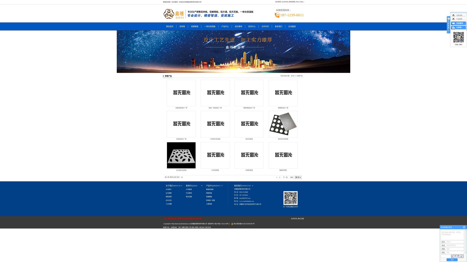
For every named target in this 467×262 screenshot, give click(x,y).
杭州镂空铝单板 (181, 170)
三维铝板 (209, 204)
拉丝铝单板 (215, 170)
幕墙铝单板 (209, 189)
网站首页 (169, 26)
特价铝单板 (249, 139)
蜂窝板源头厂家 (283, 108)
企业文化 (169, 200)
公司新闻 (189, 189)
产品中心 (225, 26)
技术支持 (294, 219)
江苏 (189, 227)
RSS (297, 2)
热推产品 (166, 227)
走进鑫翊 (292, 26)
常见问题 (189, 197)
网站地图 (292, 2)
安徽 (183, 227)
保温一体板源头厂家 (215, 108)
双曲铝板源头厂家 (182, 108)
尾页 (291, 177)
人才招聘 (169, 204)
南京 (193, 227)
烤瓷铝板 (209, 193)
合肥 (186, 227)
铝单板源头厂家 (181, 139)
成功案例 (238, 26)
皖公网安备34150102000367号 (244, 224)
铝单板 (182, 26)
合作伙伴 (265, 26)
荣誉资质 (169, 197)
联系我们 (278, 26)
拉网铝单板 (249, 170)
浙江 (179, 227)
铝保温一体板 (210, 200)
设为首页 (278, 2)
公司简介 (169, 189)
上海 (199, 227)
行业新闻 (189, 193)
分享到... (459, 27)
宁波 (206, 227)
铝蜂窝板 (194, 26)
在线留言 (459, 23)
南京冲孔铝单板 (283, 139)
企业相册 (169, 193)
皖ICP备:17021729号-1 (222, 224)
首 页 (292, 76)
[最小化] (464, 227)
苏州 (209, 227)
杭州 (202, 227)
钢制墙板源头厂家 (249, 108)
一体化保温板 (209, 26)
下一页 (285, 177)
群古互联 (301, 219)
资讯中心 (252, 26)
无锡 (196, 227)
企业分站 (285, 2)
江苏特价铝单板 (215, 139)
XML (301, 2)
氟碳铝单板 (283, 170)
